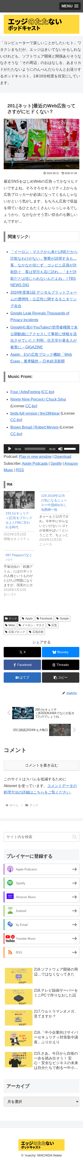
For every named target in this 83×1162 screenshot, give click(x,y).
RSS (20, 470)
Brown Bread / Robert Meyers (34, 427)
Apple (29, 618)
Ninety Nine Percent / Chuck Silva (38, 399)
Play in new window (35, 457)
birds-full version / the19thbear (35, 413)
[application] (41, 448)
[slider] (70, 448)
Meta (12, 625)
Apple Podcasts (35, 463)
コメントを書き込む (41, 765)
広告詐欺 (38, 632)
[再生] (9, 449)
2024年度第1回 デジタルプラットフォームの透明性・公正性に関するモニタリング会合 (43, 299)
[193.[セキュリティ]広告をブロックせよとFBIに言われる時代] (19, 500)
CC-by (47, 392)
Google (64, 618)
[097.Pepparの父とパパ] (21, 573)
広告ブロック (17, 632)
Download (62, 457)
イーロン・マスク (33, 625)
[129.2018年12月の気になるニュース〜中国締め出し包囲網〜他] (57, 519)
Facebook (46, 618)
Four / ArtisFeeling (25, 392)
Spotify (56, 463)
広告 (54, 625)
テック (13, 618)
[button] (60, 677)
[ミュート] (60, 449)
